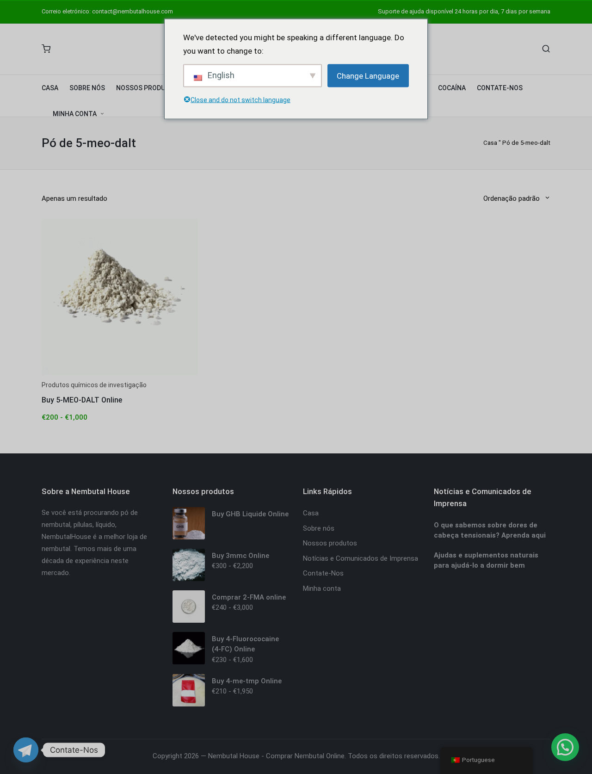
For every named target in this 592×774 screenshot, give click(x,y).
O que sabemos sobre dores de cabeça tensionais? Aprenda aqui (490, 530)
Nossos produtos (330, 543)
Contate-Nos (323, 573)
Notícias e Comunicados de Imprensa (360, 558)
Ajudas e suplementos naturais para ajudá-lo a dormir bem (486, 560)
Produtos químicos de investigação (94, 385)
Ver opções (120, 374)
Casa (490, 142)
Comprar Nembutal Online (305, 756)
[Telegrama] (25, 749)
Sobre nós (318, 528)
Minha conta (322, 588)
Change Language (368, 75)
